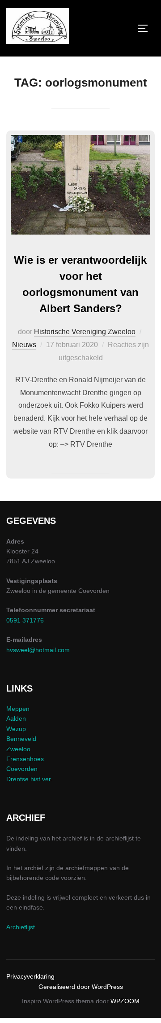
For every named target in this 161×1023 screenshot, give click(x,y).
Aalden (16, 718)
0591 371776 (25, 620)
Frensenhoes (25, 758)
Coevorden (22, 768)
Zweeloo (18, 749)
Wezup (16, 728)
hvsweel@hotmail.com (38, 649)
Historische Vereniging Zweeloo (85, 331)
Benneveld (21, 738)
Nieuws (24, 344)
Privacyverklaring (30, 976)
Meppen (18, 708)
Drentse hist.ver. (29, 779)
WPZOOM (125, 1001)
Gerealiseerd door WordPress (80, 986)
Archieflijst (20, 927)
